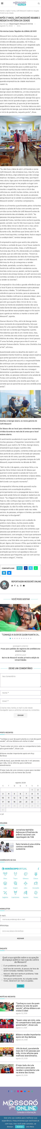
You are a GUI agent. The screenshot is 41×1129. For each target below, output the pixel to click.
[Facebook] (8, 1091)
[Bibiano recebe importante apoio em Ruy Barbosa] (7, 1038)
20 (20, 802)
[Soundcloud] (28, 1091)
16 (38, 798)
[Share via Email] (9, 573)
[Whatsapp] (32, 1091)
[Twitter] (12, 1091)
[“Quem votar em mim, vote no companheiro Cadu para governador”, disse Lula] (7, 1023)
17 (3, 802)
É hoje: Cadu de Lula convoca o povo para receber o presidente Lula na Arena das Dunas (20, 771)
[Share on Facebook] (26, 568)
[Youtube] (21, 1091)
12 (14, 798)
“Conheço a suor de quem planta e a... (20, 635)
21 (26, 802)
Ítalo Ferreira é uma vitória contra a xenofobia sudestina (28, 846)
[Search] (39, 3)
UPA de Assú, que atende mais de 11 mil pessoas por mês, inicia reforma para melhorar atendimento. (20, 763)
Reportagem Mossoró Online (21, 24)
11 (8, 798)
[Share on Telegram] (4, 573)
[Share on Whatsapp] (36, 568)
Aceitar (20, 1127)
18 (9, 802)
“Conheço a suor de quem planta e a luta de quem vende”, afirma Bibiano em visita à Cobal (20, 740)
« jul (2, 814)
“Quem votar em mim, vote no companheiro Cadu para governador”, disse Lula (20, 747)
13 (20, 798)
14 (26, 798)
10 (3, 798)
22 (32, 802)
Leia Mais (30, 1127)
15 (32, 798)
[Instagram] (15, 1091)
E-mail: (3, 916)
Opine (20, 986)
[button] (2, 621)
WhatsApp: (4, 925)
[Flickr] (18, 1091)
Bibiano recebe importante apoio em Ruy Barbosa (28, 1036)
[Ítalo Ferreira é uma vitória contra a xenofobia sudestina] (7, 847)
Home (2, 11)
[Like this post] (20, 568)
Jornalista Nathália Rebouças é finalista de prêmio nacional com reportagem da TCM (27, 833)
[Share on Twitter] (30, 568)
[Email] (25, 1091)
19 (14, 802)
